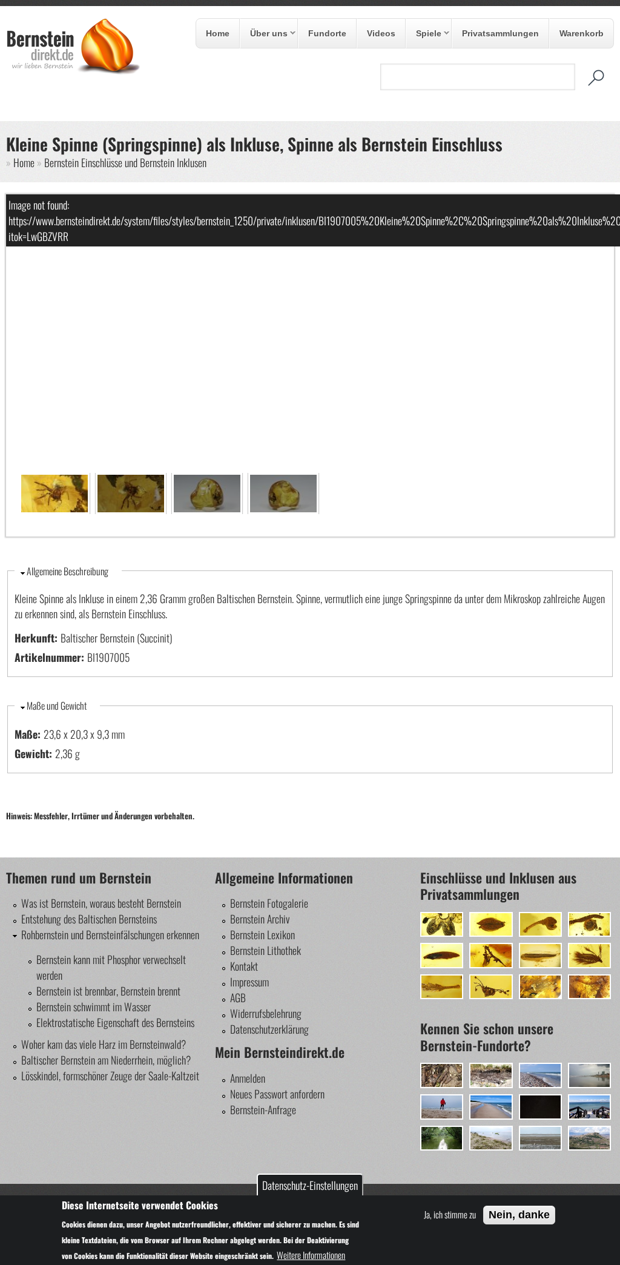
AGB (238, 997)
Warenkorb (581, 33)
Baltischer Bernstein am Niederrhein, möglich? (106, 1060)
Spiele (423, 33)
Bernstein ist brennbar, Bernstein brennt (108, 991)
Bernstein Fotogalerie (269, 903)
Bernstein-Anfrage (263, 1109)
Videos (381, 33)
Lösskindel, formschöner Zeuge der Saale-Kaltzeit (110, 1075)
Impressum (249, 981)
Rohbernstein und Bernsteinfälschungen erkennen (110, 934)
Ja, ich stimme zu (450, 1214)
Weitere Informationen (311, 1254)
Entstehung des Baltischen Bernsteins (89, 918)
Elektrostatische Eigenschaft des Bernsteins (115, 1022)
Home (217, 33)
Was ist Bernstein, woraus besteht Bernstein (101, 903)
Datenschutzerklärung (269, 1029)
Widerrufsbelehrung (266, 1013)
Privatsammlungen (500, 33)
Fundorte (327, 33)
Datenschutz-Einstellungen (310, 1185)
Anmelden (247, 1078)
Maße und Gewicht (57, 705)
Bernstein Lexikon (262, 934)
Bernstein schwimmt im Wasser (93, 1006)
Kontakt (244, 966)
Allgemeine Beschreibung (67, 571)
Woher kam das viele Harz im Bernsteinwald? (103, 1044)
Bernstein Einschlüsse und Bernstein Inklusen (125, 162)
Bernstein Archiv (259, 918)
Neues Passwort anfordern (277, 1094)
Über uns (264, 33)
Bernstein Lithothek (265, 950)
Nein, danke (519, 1215)
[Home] (73, 71)
